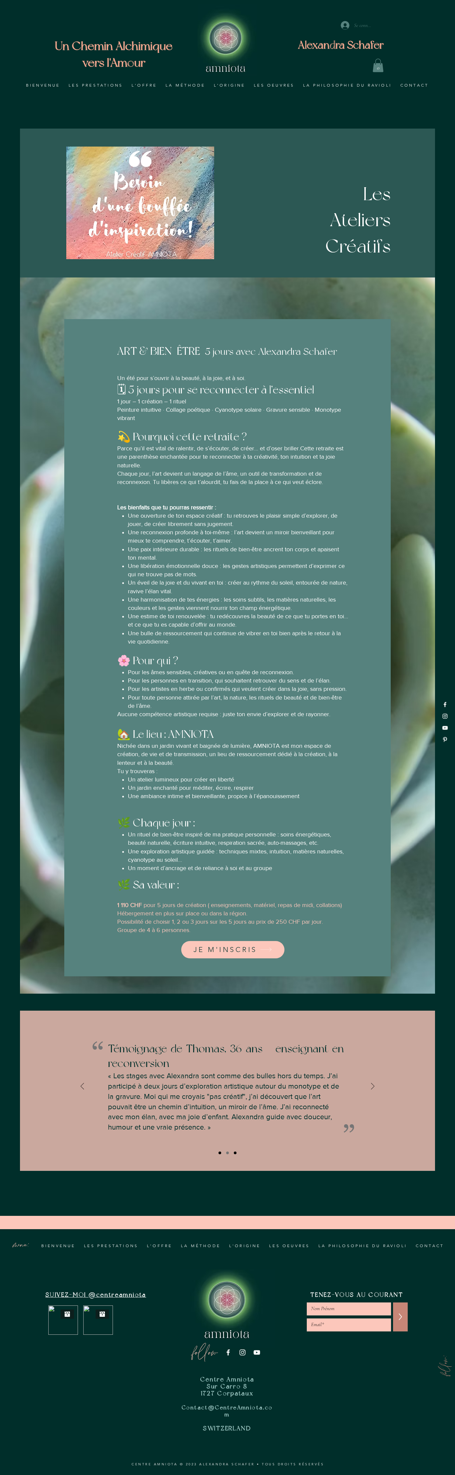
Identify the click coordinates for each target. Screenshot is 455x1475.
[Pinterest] (445, 739)
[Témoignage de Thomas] (227, 1153)
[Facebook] (445, 704)
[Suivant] (372, 1087)
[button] (378, 65)
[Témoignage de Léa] (235, 1153)
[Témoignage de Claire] (220, 1153)
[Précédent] (82, 1087)
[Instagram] (445, 716)
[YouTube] (445, 728)
